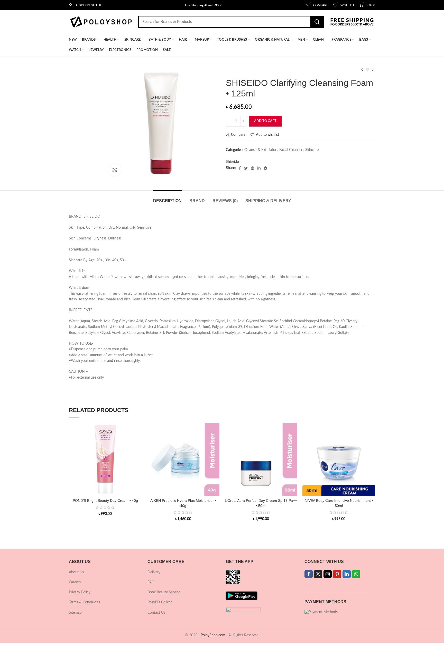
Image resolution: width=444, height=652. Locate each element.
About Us (76, 572)
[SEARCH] (317, 22)
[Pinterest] (337, 574)
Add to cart (265, 121)
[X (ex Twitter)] (318, 574)
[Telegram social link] (265, 168)
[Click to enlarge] (114, 169)
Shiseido (232, 162)
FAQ (150, 582)
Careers (75, 582)
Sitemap (75, 612)
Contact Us (156, 612)
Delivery (153, 572)
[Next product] (372, 70)
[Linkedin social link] (259, 168)
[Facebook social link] (240, 168)
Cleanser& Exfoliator (260, 150)
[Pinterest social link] (252, 168)
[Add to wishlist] (137, 454)
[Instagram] (327, 574)
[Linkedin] (347, 574)
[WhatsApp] (356, 574)
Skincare (312, 150)
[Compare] (137, 431)
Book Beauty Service (163, 592)
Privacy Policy (79, 592)
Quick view (137, 443)
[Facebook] (308, 574)
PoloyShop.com (213, 635)
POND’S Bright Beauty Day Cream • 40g (105, 500)
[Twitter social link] (246, 168)
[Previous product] (362, 70)
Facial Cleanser (290, 150)
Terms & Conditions (84, 602)
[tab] (167, 198)
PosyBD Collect (159, 602)
